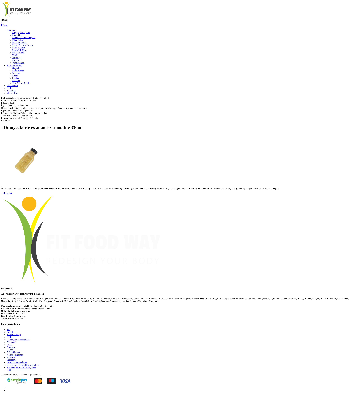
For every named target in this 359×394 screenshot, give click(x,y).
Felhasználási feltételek (17, 362)
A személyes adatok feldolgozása (21, 367)
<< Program (6, 193)
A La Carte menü (14, 65)
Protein (15, 60)
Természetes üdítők (20, 83)
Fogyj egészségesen (21, 32)
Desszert (16, 80)
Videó (9, 344)
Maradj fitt (17, 35)
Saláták (15, 78)
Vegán (15, 55)
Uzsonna (16, 73)
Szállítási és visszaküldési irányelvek (23, 365)
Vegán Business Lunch (22, 45)
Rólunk (10, 332)
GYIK (9, 88)
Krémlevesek (18, 70)
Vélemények (12, 85)
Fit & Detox (17, 40)
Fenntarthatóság (14, 334)
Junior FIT (17, 58)
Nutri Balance (18, 47)
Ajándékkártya (13, 352)
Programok (12, 30)
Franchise (11, 347)
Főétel (15, 75)
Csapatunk (11, 360)
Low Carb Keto (19, 50)
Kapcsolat (11, 90)
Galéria (10, 350)
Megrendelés (12, 93)
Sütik (9, 370)
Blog (9, 329)
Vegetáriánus (18, 63)
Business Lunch (19, 42)
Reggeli (15, 68)
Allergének (12, 342)
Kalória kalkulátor (15, 355)
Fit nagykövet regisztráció (18, 339)
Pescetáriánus (18, 53)
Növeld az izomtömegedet (23, 37)
